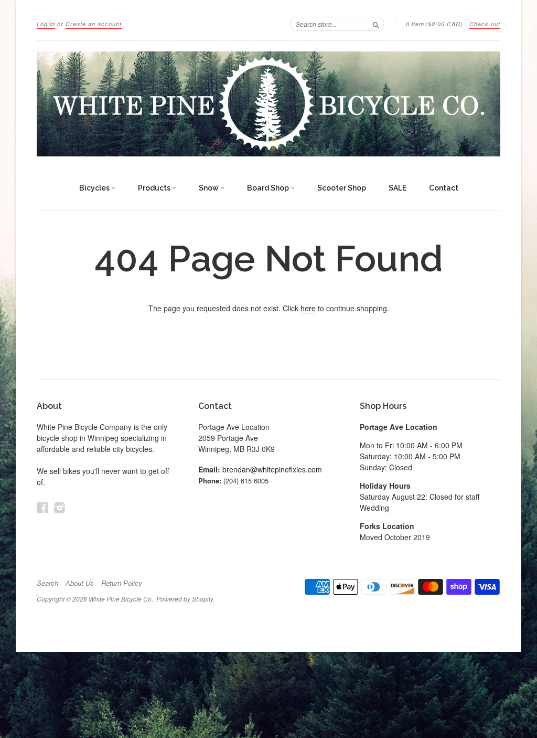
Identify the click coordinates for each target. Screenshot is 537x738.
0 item (434, 24)
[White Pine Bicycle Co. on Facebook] (42, 507)
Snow (209, 188)
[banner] (268, 103)
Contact (443, 188)
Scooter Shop (341, 188)
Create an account (94, 24)
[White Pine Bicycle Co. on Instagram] (60, 507)
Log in (46, 24)
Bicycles (95, 188)
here (308, 308)
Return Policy (121, 583)
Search (47, 583)
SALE (397, 188)
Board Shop (269, 188)
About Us (80, 583)
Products (155, 188)
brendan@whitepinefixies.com (272, 469)
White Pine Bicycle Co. (121, 598)
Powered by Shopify (184, 598)
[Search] (376, 23)
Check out (484, 24)
